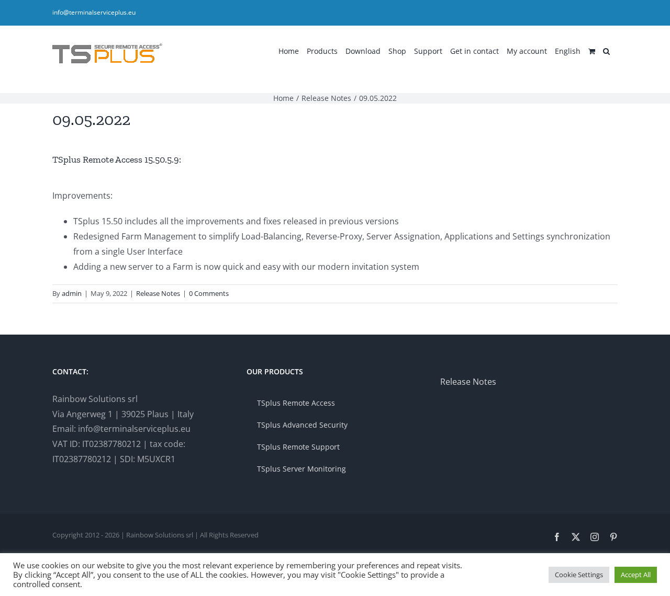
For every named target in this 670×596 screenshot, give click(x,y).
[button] (606, 50)
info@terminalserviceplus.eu (94, 12)
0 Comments (209, 293)
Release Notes (158, 293)
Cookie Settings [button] (579, 574)
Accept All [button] (636, 574)
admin (72, 293)
